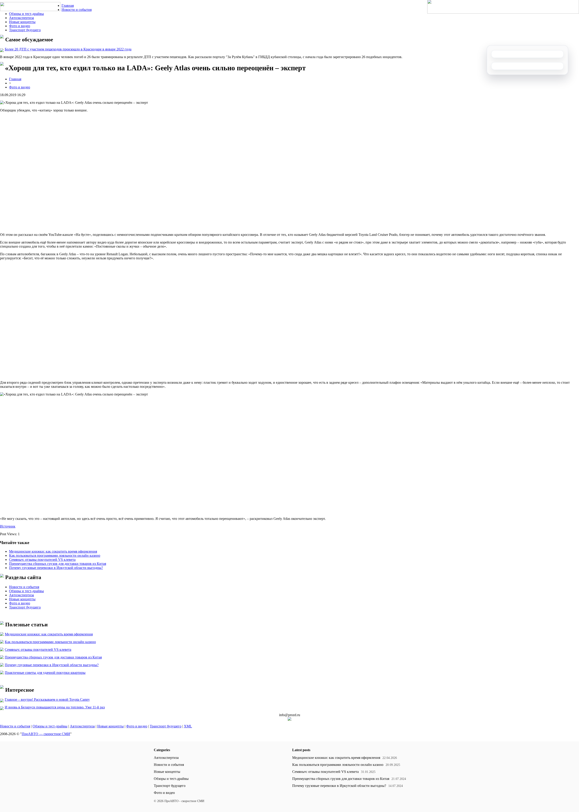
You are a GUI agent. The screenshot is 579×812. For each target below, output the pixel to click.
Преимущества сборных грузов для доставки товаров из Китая (57, 564)
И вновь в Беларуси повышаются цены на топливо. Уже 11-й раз (55, 707)
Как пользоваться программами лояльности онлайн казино (54, 555)
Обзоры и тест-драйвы (26, 14)
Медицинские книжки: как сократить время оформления (53, 551)
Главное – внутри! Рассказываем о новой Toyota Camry (47, 699)
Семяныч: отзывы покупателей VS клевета (42, 559)
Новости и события (77, 10)
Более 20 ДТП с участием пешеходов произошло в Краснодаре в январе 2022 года (68, 49)
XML (188, 726)
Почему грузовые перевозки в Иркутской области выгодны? (56, 568)
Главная (68, 5)
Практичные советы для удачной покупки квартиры (45, 673)
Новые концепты (22, 22)
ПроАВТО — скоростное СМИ (46, 734)
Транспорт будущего (25, 30)
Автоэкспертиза (21, 18)
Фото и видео (19, 26)
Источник (7, 526)
